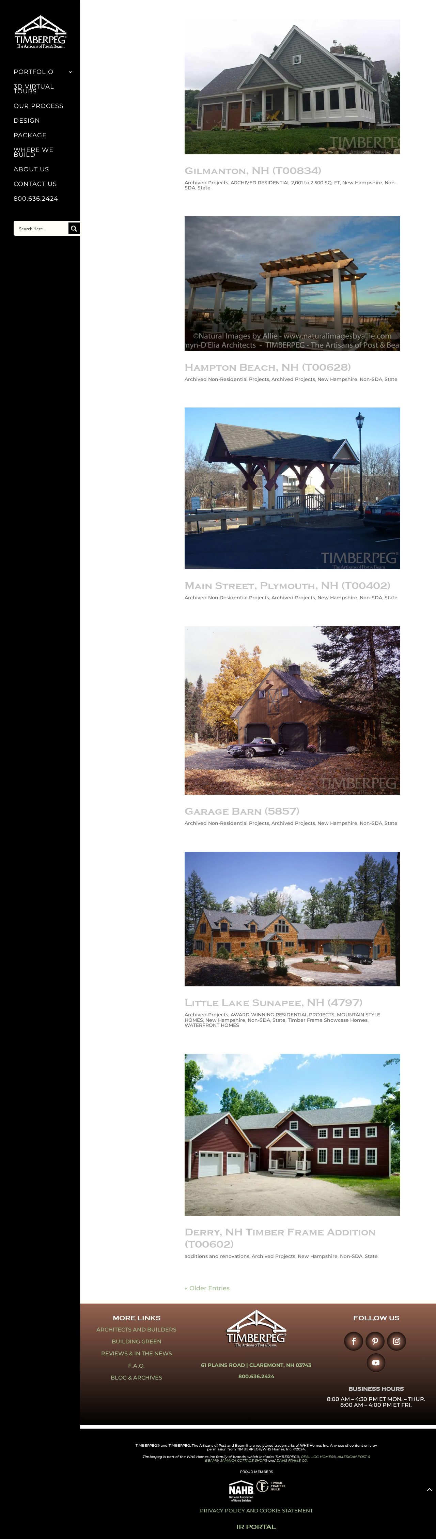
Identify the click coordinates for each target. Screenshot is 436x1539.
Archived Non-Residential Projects (227, 379)
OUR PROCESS (38, 107)
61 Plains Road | (225, 1365)
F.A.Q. (136, 1366)
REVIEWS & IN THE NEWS (136, 1353)
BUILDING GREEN (136, 1341)
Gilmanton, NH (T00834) (253, 170)
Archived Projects (206, 183)
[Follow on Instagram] (396, 1341)
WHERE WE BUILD (33, 153)
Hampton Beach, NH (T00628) (268, 367)
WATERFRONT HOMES (212, 1025)
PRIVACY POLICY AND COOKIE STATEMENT (256, 1510)
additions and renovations (217, 1256)
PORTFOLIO (33, 73)
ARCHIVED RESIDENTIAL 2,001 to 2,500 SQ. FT (285, 183)
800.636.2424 (36, 199)
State (204, 188)
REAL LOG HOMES (317, 1457)
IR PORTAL (256, 1527)
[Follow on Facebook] (353, 1341)
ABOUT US (31, 170)
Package (30, 136)
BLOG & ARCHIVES (136, 1377)
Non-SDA (371, 379)
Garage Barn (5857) (242, 811)
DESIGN (27, 121)
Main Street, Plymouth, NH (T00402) (288, 585)
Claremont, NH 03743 (280, 1365)
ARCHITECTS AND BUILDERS (136, 1329)
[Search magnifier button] (74, 228)
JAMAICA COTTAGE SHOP (242, 1460)
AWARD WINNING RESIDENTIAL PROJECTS (282, 1015)
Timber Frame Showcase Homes (328, 1020)
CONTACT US (35, 185)
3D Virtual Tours (34, 89)
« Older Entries (207, 1288)
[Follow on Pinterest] (375, 1341)
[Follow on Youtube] (376, 1362)
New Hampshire (362, 183)
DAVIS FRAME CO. (292, 1460)
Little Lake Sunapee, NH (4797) (274, 1003)
